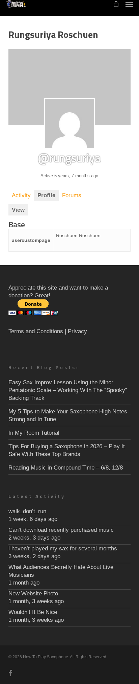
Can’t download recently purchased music (61, 530)
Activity (21, 195)
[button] (129, 4)
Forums (71, 195)
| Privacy (76, 331)
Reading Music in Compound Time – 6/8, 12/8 (65, 467)
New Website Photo (33, 593)
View (18, 210)
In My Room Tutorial (33, 433)
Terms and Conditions (35, 331)
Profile (46, 195)
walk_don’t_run (27, 511)
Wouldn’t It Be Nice (32, 612)
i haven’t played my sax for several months (62, 548)
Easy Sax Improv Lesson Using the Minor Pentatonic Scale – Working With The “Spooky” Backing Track (67, 390)
